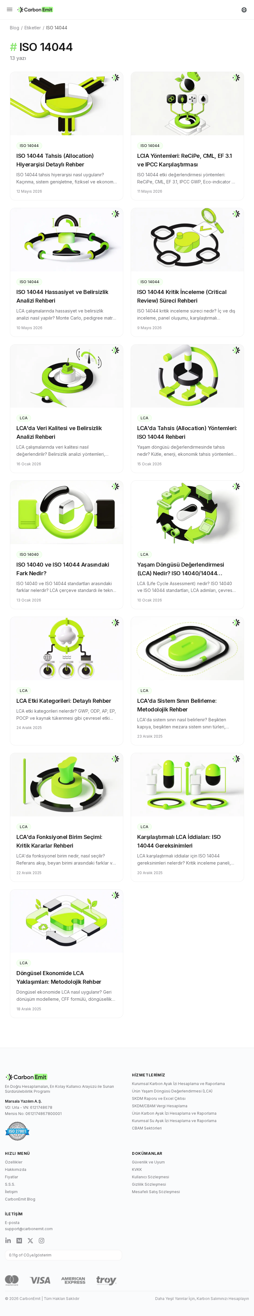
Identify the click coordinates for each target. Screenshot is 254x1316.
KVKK (137, 1169)
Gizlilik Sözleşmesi (149, 1184)
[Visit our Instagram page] (41, 1241)
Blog (14, 27)
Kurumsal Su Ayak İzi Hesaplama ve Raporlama (174, 1120)
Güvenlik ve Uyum (148, 1162)
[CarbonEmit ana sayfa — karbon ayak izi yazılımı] (35, 10)
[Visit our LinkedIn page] (8, 1241)
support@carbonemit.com (29, 1228)
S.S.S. (10, 1184)
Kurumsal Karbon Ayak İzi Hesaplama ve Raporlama (178, 1083)
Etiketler (32, 27)
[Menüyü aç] (10, 9)
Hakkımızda (15, 1169)
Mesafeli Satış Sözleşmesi (156, 1191)
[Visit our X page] (30, 1241)
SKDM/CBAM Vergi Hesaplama (159, 1106)
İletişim (11, 1191)
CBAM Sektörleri (147, 1128)
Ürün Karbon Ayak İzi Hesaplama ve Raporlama (174, 1113)
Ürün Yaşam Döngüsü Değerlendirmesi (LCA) (172, 1091)
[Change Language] (244, 10)
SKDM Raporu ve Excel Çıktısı (159, 1098)
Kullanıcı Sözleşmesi (150, 1177)
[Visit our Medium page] (19, 1241)
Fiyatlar (11, 1177)
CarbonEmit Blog (20, 1199)
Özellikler (13, 1162)
